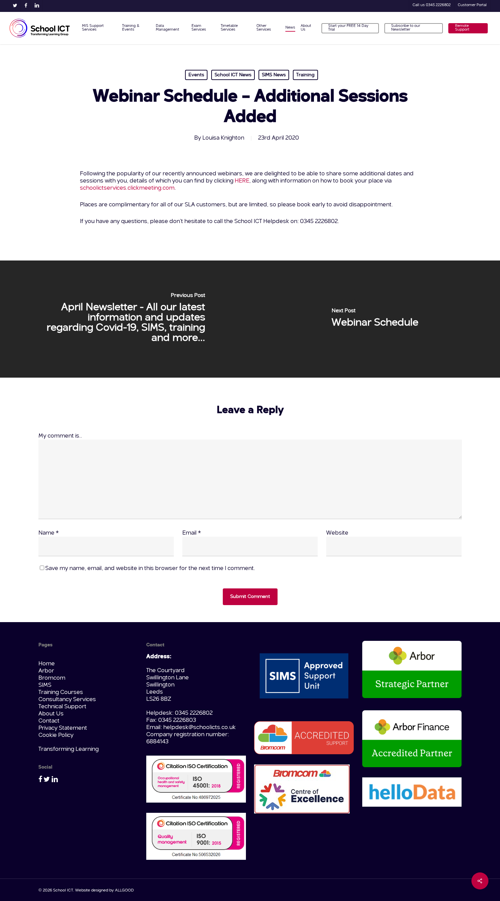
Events (196, 75)
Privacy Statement (62, 728)
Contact (49, 721)
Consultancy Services (67, 699)
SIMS (44, 685)
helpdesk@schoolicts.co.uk (199, 727)
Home (46, 664)
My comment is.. (60, 436)
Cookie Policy (55, 735)
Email (191, 533)
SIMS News (274, 75)
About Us (51, 714)
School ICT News (233, 75)
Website (337, 533)
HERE (242, 181)
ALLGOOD (124, 890)
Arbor (46, 671)
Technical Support (62, 707)
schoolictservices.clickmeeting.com (127, 188)
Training (305, 75)
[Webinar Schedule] (375, 319)
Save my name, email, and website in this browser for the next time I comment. (150, 568)
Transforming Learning (68, 749)
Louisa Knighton (223, 138)
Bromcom (51, 678)
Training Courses (60, 692)
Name (48, 533)
